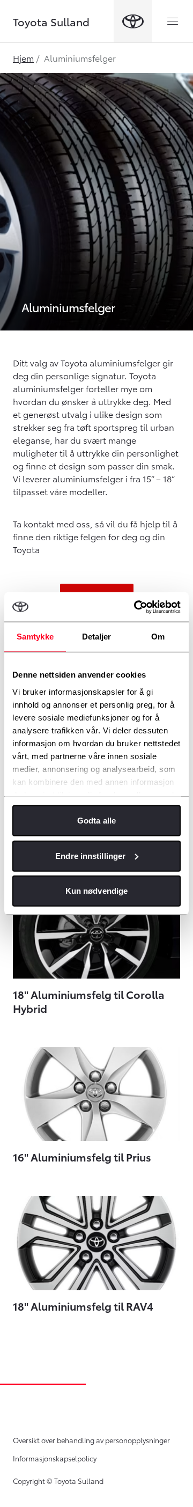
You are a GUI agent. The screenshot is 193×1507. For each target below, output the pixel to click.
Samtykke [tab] (35, 636)
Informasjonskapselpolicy (54, 1458)
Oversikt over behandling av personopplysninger (91, 1440)
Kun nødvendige (96, 890)
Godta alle (96, 820)
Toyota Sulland (51, 21)
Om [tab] (158, 636)
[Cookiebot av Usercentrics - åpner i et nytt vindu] (136, 607)
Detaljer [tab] (97, 636)
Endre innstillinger (90, 855)
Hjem (23, 58)
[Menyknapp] (172, 21)
